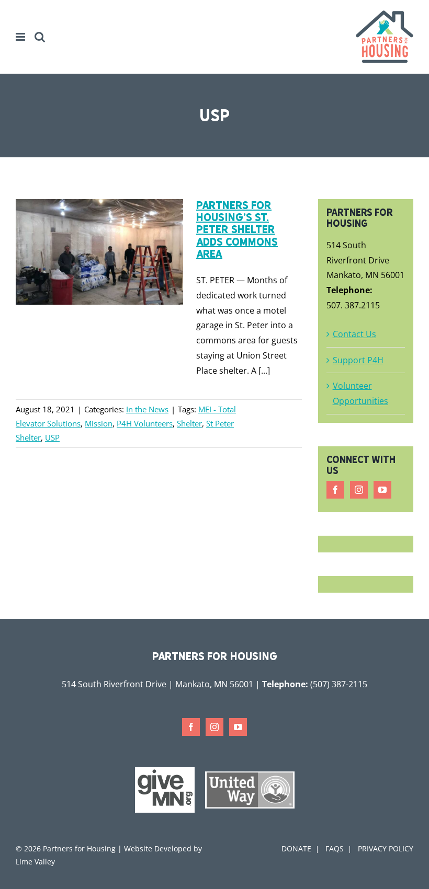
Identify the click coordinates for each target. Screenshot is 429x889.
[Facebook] (335, 490)
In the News (147, 409)
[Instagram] (359, 490)
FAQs (334, 848)
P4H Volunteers (145, 423)
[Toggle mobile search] (40, 36)
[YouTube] (382, 490)
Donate (296, 848)
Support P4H (358, 360)
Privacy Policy (385, 848)
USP (52, 437)
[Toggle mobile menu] (21, 36)
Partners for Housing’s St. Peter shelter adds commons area (237, 229)
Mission (98, 423)
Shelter (189, 423)
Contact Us (354, 334)
